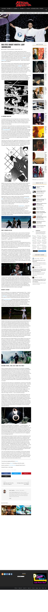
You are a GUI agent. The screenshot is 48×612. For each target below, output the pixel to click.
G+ (19, 492)
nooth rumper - (39, 258)
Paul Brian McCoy (46, 56)
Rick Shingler (40, 201)
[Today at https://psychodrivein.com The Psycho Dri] (39, 237)
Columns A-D (9, 8)
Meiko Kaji (4, 296)
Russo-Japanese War (6, 129)
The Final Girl (46, 69)
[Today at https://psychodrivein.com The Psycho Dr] (34, 242)
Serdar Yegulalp (4, 49)
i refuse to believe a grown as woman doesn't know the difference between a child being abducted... (39, 264)
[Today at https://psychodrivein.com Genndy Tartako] (39, 242)
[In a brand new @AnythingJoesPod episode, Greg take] (39, 247)
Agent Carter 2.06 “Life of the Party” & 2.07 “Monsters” (8, 483)
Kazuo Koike (3, 60)
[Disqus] (16, 531)
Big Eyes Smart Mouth (11, 49)
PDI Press (4, 8)
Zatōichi (24, 57)
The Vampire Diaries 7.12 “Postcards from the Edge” (23, 483)
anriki (12, 463)
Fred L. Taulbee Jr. (41, 209)
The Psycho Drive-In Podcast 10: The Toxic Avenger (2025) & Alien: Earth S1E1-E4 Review (39, 280)
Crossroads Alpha (12, 465)
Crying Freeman (21, 205)
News (37, 8)
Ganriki (16, 461)
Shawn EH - (38, 267)
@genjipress (16, 492)
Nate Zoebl (39, 196)
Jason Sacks (40, 223)
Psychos (41, 8)
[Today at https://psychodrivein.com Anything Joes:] (34, 237)
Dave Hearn (40, 188)
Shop (3, 10)
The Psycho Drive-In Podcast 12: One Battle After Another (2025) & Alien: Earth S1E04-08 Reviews (39, 270)
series (7, 299)
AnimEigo (20, 65)
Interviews (33, 8)
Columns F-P (16, 8)
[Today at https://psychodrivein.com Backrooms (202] (44, 247)
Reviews (28, 8)
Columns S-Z (22, 8)
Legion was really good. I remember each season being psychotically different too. (38, 274)
